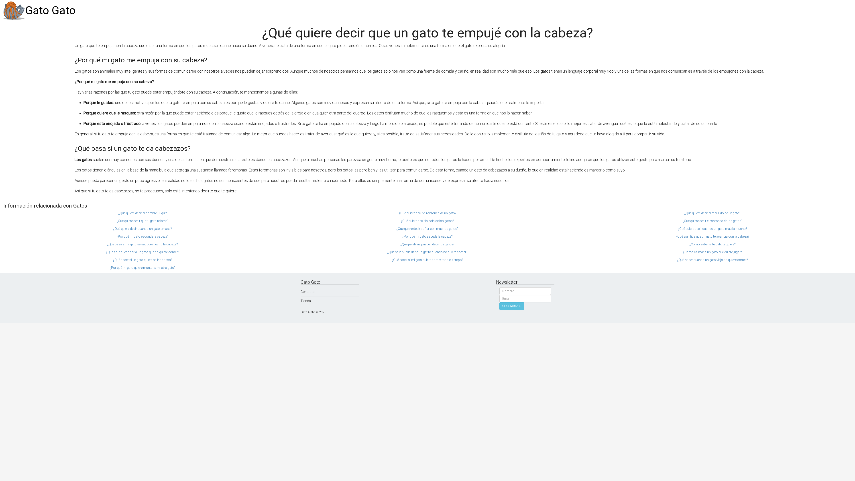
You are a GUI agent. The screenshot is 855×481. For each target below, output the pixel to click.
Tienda (306, 301)
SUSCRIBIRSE (511, 306)
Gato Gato (50, 10)
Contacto (308, 292)
